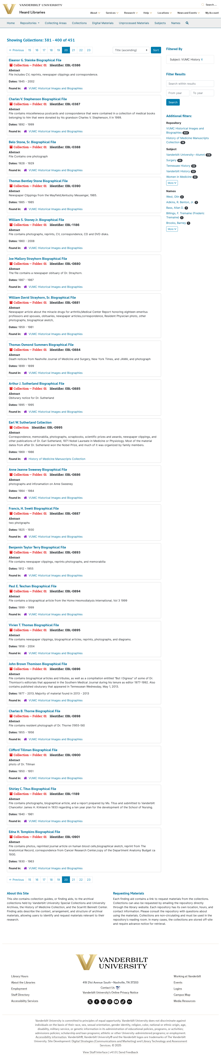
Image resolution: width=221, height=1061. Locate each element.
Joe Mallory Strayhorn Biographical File (38, 258)
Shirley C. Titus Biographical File (32, 789)
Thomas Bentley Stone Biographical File (38, 181)
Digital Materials (102, 23)
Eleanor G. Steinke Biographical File (35, 60)
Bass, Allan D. (175, 207)
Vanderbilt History (178, 171)
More (171, 182)
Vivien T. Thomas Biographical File (34, 625)
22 (81, 50)
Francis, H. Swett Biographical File (34, 508)
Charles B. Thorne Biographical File (34, 711)
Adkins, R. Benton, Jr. (180, 202)
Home (11, 23)
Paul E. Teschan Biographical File (32, 586)
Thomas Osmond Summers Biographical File (41, 344)
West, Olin (173, 196)
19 (58, 50)
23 (88, 50)
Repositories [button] (28, 23)
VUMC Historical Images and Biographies (56, 88)
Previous (16, 50)
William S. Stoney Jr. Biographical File (36, 219)
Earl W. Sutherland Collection (30, 422)
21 (73, 50)
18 (51, 50)
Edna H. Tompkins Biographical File (34, 832)
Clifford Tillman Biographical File (33, 750)
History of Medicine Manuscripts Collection (57, 459)
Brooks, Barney (176, 223)
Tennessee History (178, 165)
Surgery (171, 160)
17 (44, 50)
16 (36, 50)
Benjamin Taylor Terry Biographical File (37, 547)
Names (175, 23)
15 (29, 50)
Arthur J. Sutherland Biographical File (36, 383)
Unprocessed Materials (134, 23)
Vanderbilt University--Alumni (186, 154)
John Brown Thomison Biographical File (38, 664)
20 (66, 50)
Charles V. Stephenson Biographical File (38, 99)
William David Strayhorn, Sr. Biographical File (42, 297)
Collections (79, 23)
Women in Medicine (179, 176)
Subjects (160, 23)
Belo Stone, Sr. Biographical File (32, 142)
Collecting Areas (55, 23)
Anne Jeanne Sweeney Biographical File (38, 469)
